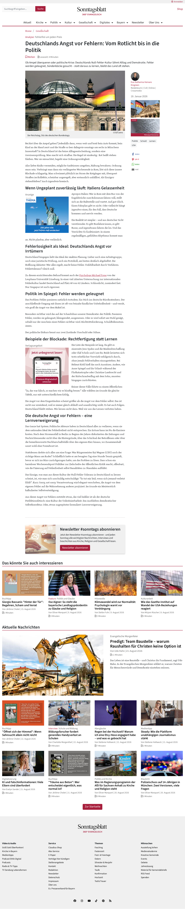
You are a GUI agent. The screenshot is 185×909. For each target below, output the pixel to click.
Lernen (152, 141)
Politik (54, 23)
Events (144, 858)
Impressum (53, 881)
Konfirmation (101, 873)
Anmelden (178, 1)
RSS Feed (145, 873)
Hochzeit (99, 877)
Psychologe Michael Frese (93, 275)
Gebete (144, 862)
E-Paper (52, 855)
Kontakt (52, 866)
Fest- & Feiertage (102, 855)
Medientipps (7, 855)
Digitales (105, 23)
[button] (30, 57)
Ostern (98, 858)
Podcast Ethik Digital (11, 858)
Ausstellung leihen (149, 847)
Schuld (143, 141)
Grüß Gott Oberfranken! (13, 847)
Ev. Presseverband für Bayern (61, 888)
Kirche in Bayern (9, 851)
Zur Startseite (92, 807)
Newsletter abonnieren (75, 548)
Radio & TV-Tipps (9, 866)
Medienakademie (149, 851)
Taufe (97, 870)
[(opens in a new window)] (75, 901)
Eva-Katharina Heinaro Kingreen (141, 84)
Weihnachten (101, 866)
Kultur (68, 23)
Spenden (145, 877)
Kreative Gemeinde (150, 855)
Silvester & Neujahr (103, 862)
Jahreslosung (147, 866)
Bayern (121, 23)
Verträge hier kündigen (59, 858)
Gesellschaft (86, 23)
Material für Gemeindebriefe (154, 870)
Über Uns (154, 23)
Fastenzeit (99, 851)
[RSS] (110, 901)
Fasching (99, 847)
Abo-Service (53, 851)
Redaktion (53, 870)
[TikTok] (96, 901)
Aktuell (27, 23)
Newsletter (138, 23)
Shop (180, 9)
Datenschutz (54, 877)
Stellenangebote (56, 862)
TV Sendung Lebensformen (14, 870)
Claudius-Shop (55, 847)
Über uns (52, 884)
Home (28, 30)
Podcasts (6, 862)
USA (134, 145)
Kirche (39, 23)
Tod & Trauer (100, 881)
